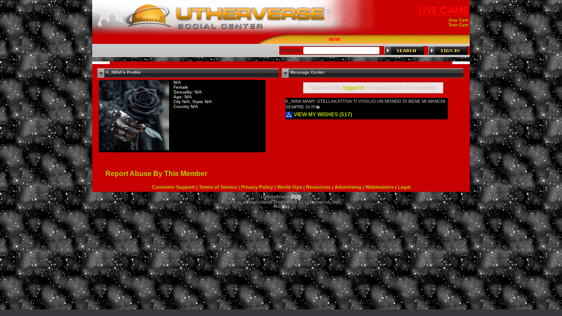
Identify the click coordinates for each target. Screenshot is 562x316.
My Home (300, 39)
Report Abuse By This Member (156, 173)
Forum (415, 39)
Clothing (396, 39)
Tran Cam (458, 24)
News (321, 39)
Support (434, 39)
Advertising (348, 187)
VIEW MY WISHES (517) (322, 114)
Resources (318, 187)
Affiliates (456, 39)
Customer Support (173, 187)
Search (352, 39)
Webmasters (379, 187)
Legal (404, 187)
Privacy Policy (257, 187)
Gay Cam (458, 20)
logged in (353, 88)
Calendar (374, 39)
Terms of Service (218, 187)
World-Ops (289, 187)
